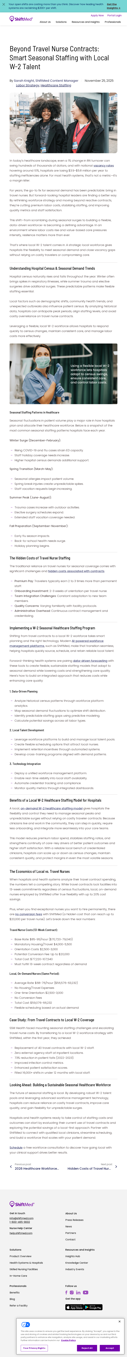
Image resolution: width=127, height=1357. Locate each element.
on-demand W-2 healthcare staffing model (52, 808)
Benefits (15, 1292)
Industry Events (74, 1269)
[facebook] (66, 1293)
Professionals (113, 22)
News (68, 1226)
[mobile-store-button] (74, 1307)
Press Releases (74, 1220)
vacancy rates (104, 165)
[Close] (119, 1321)
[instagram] (72, 1293)
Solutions (61, 22)
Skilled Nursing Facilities (24, 1269)
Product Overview (20, 1256)
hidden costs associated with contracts (76, 571)
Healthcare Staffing (56, 85)
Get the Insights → (113, 6)
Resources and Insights (86, 22)
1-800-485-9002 (20, 1222)
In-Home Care (18, 1276)
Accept (110, 1348)
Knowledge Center (76, 1263)
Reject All (87, 1348)
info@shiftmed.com (21, 1218)
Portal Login (114, 15)
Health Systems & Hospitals (26, 1263)
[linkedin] (78, 1293)
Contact (70, 1239)
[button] (45, 22)
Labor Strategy (27, 85)
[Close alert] (3, 4)
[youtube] (85, 1292)
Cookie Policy (68, 1340)
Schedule (16, 1147)
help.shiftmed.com (21, 1233)
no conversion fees (28, 914)
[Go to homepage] (21, 19)
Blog (12, 1299)
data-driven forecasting (90, 661)
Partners (70, 1233)
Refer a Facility (19, 1305)
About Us (45, 22)
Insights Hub (72, 1256)
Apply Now (97, 15)
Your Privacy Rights (34, 1348)
